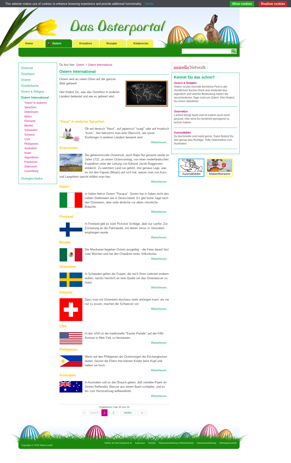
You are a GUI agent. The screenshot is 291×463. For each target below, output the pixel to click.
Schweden (31, 130)
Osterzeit (27, 68)
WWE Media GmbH (43, 445)
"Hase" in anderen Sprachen (81, 121)
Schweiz (29, 134)
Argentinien (31, 157)
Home (29, 43)
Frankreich (31, 162)
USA (27, 139)
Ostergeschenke (32, 178)
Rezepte (111, 43)
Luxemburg (31, 171)
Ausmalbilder (182, 132)
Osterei (25, 79)
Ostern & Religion (32, 91)
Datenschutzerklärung (206, 443)
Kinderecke (140, 43)
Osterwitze (181, 111)
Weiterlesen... (160, 142)
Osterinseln (31, 112)
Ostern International (35, 97)
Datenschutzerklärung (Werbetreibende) (176, 443)
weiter (128, 412)
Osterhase (28, 74)
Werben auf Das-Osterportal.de (118, 443)
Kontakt (152, 443)
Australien (30, 148)
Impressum (140, 443)
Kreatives (85, 43)
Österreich (30, 166)
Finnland (29, 121)
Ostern (56, 43)
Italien (28, 116)
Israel (27, 152)
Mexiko (28, 125)
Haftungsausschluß (227, 443)
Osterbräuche (30, 85)
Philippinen (31, 143)
